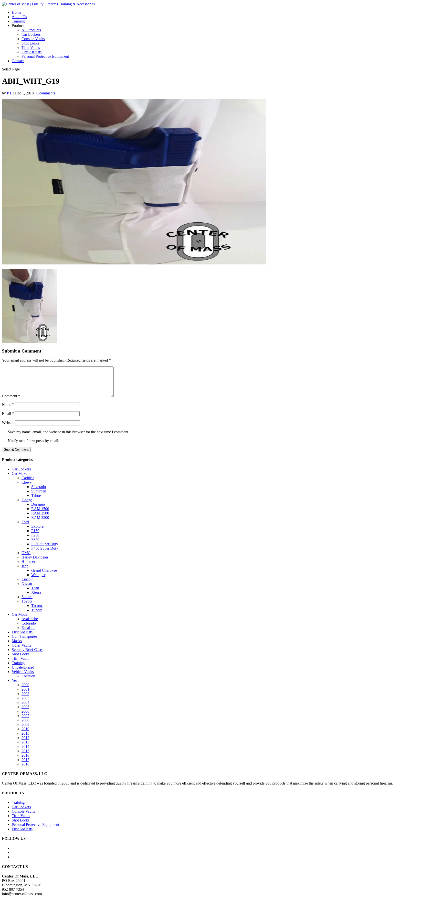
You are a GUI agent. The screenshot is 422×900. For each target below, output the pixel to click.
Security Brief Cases (27, 650)
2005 (25, 707)
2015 (25, 751)
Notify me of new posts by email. (33, 441)
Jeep (24, 566)
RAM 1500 (40, 509)
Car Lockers (31, 34)
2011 (25, 733)
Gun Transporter (24, 636)
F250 (35, 535)
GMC (26, 553)
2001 (25, 689)
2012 (25, 738)
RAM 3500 (40, 517)
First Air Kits (31, 52)
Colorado (28, 623)
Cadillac (27, 478)
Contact (18, 61)
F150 (35, 531)
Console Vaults (33, 39)
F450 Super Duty (44, 548)
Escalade (28, 628)
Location (28, 676)
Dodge (26, 500)
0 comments (45, 93)
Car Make (19, 473)
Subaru (26, 597)
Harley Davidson (34, 557)
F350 (35, 539)
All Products (31, 30)
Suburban (38, 491)
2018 (25, 764)
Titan (35, 588)
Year (15, 680)
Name (8, 404)
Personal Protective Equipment (45, 56)
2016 (25, 755)
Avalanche (29, 619)
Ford (25, 522)
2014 (25, 746)
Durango (38, 504)
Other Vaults (21, 645)
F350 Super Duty (44, 544)
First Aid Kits (22, 632)
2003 (25, 698)
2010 (25, 729)
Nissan (26, 583)
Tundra (36, 610)
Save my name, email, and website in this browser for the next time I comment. (68, 432)
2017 (25, 760)
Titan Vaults (30, 48)
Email (8, 413)
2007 (25, 716)
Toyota (26, 601)
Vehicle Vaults (23, 672)
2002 (25, 694)
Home (16, 12)
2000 (25, 685)
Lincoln (27, 579)
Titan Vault (20, 658)
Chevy (26, 482)
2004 (25, 702)
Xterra (36, 592)
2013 (25, 742)
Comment (11, 396)
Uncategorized (23, 667)
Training (18, 21)
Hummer (28, 561)
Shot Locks (30, 43)
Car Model (20, 614)
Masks (17, 641)
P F (9, 93)
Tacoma (37, 606)
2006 (25, 711)
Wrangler (38, 575)
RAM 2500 (40, 513)
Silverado (38, 487)
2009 (25, 724)
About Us (19, 17)
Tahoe (36, 495)
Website (8, 423)
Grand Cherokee (44, 570)
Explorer (38, 526)
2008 (25, 720)
